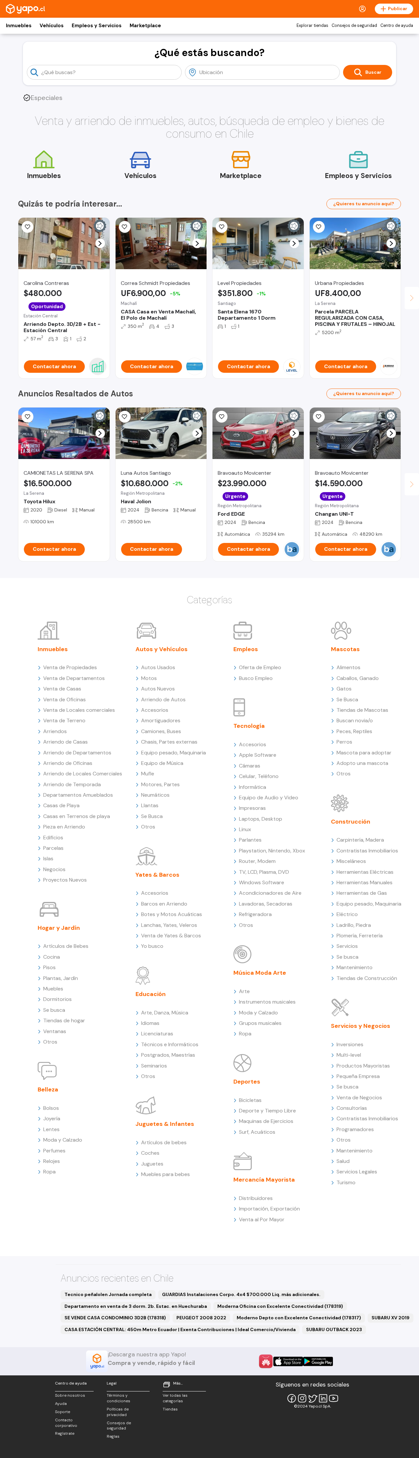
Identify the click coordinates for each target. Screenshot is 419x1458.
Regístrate (64, 1433)
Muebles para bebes (165, 1174)
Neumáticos (155, 794)
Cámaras (249, 765)
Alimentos (348, 667)
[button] (100, 243)
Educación (151, 994)
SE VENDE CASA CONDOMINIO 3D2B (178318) (115, 1318)
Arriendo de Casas (65, 741)
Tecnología (249, 726)
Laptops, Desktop (260, 818)
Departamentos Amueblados (78, 794)
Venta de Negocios (359, 1097)
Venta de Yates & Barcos (171, 935)
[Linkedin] (323, 1398)
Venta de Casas (62, 688)
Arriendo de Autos (163, 699)
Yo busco (152, 946)
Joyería (51, 1118)
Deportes (246, 1082)
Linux (245, 829)
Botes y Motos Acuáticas (171, 914)
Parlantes (250, 839)
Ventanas (54, 1031)
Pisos (49, 967)
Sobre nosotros (70, 1395)
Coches (150, 1152)
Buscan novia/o (355, 720)
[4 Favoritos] (125, 417)
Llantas (149, 805)
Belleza (48, 1089)
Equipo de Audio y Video (268, 797)
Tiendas (170, 1409)
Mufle (147, 773)
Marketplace (145, 25)
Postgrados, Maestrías (168, 1054)
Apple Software (257, 754)
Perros (344, 741)
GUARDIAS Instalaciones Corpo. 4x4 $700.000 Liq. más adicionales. (241, 1294)
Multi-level (349, 1054)
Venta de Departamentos (74, 678)
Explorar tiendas (312, 25)
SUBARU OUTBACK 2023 (334, 1329)
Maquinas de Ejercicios (266, 1121)
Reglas (113, 1436)
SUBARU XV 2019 (391, 1318)
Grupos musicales (260, 1023)
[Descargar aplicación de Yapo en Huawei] (265, 1361)
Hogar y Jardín (59, 928)
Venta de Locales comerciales (79, 710)
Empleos (245, 649)
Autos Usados (158, 667)
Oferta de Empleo (260, 667)
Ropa (49, 1171)
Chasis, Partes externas (169, 741)
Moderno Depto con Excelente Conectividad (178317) (299, 1318)
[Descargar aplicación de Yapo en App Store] (288, 1361)
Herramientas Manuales (364, 882)
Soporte (62, 1411)
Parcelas (53, 848)
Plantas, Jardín (60, 978)
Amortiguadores (160, 720)
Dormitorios (57, 999)
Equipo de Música (162, 763)
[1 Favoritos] (125, 227)
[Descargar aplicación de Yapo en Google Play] (318, 1361)
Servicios (347, 946)
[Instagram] (302, 1398)
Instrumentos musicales (267, 1001)
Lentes (51, 1129)
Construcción (350, 822)
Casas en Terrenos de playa (76, 816)
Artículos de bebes (164, 1142)
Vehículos (52, 25)
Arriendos (55, 731)
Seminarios (154, 1065)
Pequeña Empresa (358, 1076)
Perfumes (54, 1150)
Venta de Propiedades (70, 667)
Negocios (54, 869)
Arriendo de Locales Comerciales (82, 773)
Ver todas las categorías (175, 1398)
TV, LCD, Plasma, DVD (264, 872)
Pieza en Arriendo (64, 826)
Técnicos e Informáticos (169, 1044)
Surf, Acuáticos (257, 1131)
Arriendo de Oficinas (67, 763)
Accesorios (154, 710)
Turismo (346, 1182)
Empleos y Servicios (96, 25)
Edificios (53, 837)
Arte (244, 991)
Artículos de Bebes (65, 946)
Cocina (51, 956)
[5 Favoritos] (27, 417)
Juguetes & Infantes (165, 1124)
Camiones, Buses (161, 731)
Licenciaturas (157, 1033)
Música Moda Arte (259, 973)
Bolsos (51, 1108)
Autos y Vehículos (162, 649)
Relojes (51, 1161)
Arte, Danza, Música (164, 1012)
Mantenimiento (355, 967)
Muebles (53, 988)
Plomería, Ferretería (360, 935)
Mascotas (345, 649)
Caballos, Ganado (358, 678)
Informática (252, 787)
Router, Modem (257, 861)
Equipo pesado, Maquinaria (173, 752)
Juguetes (152, 1163)
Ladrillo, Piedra (354, 925)
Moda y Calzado (62, 1139)
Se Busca (152, 816)
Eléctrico (347, 914)
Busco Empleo (256, 678)
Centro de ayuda (396, 25)
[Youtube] (333, 1398)
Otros (50, 1041)
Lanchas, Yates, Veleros (169, 925)
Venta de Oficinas (64, 699)
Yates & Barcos (157, 875)
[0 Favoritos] (319, 227)
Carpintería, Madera (360, 839)
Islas (48, 858)
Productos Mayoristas (363, 1065)
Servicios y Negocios (360, 1026)
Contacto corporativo (66, 1422)
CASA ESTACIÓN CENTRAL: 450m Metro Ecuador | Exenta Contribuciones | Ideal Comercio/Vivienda (180, 1329)
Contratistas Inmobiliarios (367, 850)
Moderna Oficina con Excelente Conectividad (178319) (280, 1306)
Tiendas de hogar (64, 1020)
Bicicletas (250, 1100)
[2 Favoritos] (222, 417)
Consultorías (352, 1108)
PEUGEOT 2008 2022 (201, 1318)
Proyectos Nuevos (65, 879)
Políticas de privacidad (118, 1412)
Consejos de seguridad (354, 25)
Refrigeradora (255, 914)
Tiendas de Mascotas (362, 710)
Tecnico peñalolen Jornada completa (108, 1294)
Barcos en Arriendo (164, 903)
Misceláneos (351, 861)
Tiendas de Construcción (367, 978)
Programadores (355, 1129)
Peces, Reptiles (354, 731)
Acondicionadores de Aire (270, 892)
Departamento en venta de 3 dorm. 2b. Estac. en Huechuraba (135, 1306)
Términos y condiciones (118, 1398)
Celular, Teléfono (259, 776)
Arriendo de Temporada (72, 784)
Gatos (344, 688)
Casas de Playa (61, 805)
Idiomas (150, 1023)
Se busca (54, 1010)
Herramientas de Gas (362, 892)
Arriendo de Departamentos (77, 752)
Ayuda (61, 1403)
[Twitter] (312, 1398)
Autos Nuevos (158, 688)
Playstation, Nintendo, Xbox (272, 850)
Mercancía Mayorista (264, 1180)
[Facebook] (291, 1398)
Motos (149, 678)
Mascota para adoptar (364, 752)
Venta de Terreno (64, 720)
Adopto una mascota (362, 763)
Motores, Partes (160, 784)
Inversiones (350, 1044)
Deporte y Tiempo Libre (267, 1110)
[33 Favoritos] (222, 227)
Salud (343, 1161)
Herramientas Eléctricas (365, 872)
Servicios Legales (357, 1171)
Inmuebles (18, 25)
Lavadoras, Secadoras (265, 903)
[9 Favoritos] (27, 227)
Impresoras (252, 808)
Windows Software (261, 882)
